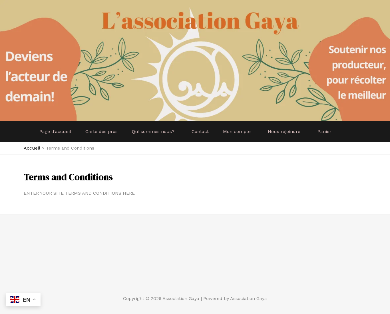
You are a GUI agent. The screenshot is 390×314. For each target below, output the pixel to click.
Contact (200, 131)
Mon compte (237, 131)
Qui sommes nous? (153, 131)
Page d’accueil (55, 131)
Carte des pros (101, 131)
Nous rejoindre (284, 131)
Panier (324, 131)
